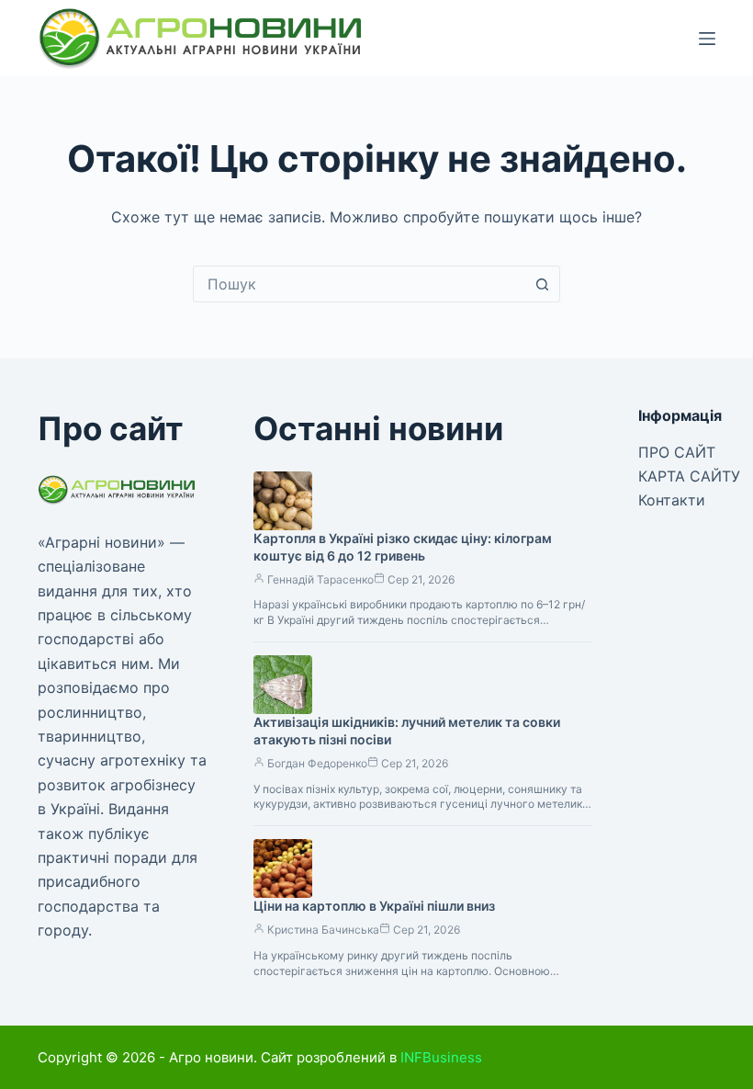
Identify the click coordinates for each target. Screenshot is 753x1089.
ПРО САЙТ (676, 452)
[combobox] (359, 284)
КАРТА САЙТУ (689, 476)
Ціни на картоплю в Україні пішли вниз (374, 905)
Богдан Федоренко (317, 763)
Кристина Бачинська (323, 929)
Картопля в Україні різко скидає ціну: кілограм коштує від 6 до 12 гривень (402, 546)
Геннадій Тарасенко (320, 579)
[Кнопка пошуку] (541, 284)
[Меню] (707, 38)
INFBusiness (441, 1057)
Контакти (671, 500)
